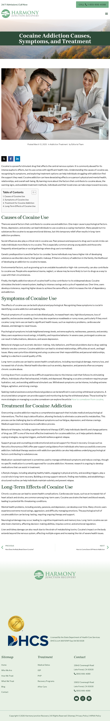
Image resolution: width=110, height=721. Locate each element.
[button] (106, 13)
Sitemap (71, 716)
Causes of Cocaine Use (15, 196)
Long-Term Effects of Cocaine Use (20, 206)
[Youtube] (76, 698)
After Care (42, 686)
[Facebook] (89, 698)
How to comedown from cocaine (87, 399)
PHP (40, 676)
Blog (3, 686)
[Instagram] (82, 698)
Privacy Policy (82, 716)
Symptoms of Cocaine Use (17, 199)
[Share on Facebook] (10, 159)
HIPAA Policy (95, 716)
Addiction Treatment (59, 144)
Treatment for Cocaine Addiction (19, 203)
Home (3, 665)
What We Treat (7, 681)
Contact (4, 692)
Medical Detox (44, 665)
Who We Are (6, 670)
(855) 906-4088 (83, 674)
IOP (39, 670)
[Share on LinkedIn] (17, 159)
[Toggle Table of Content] (33, 192)
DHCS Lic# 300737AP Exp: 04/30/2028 (67, 641)
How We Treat (7, 676)
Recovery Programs (46, 681)
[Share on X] (4, 159)
